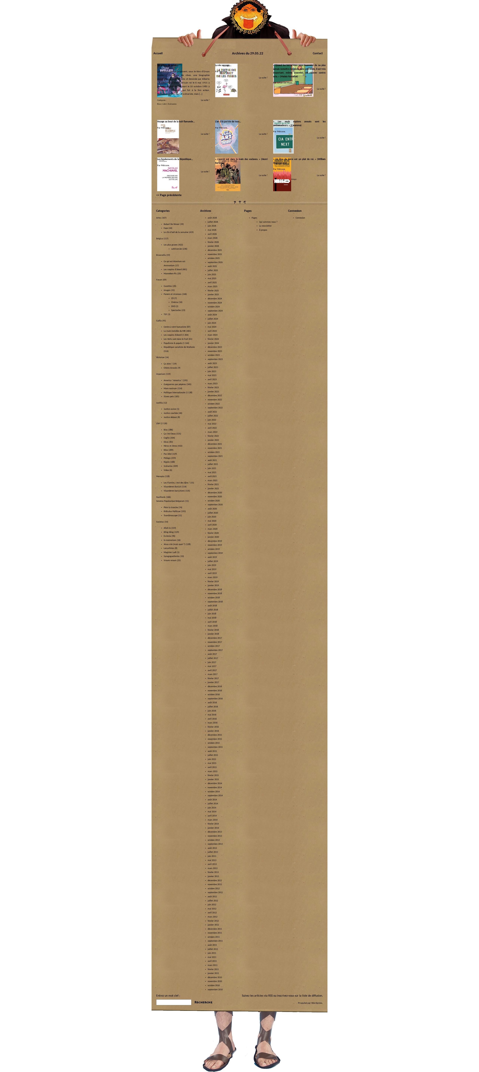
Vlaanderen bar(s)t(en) (174, 491)
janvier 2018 (213, 634)
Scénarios (172, 104)
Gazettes (168, 286)
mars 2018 (212, 626)
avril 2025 (212, 283)
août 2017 (212, 654)
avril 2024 (212, 331)
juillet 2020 (213, 513)
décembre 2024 (215, 299)
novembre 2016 (215, 691)
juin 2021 (212, 468)
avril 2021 (212, 476)
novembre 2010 (215, 981)
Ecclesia (167, 536)
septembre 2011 (215, 941)
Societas (160, 522)
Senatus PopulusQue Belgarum (170, 501)
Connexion (300, 218)
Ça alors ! (168, 364)
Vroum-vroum (170, 560)
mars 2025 (212, 286)
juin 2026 (212, 226)
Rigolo (167, 462)
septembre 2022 (215, 408)
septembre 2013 (215, 844)
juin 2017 (212, 662)
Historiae (160, 357)
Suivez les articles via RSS (257, 995)
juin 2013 (212, 856)
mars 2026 (212, 238)
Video (166, 470)
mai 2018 (212, 618)
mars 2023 (212, 384)
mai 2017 (212, 666)
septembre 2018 (215, 602)
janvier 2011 (213, 973)
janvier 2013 (213, 876)
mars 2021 (212, 481)
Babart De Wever (171, 224)
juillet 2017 (213, 658)
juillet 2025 (213, 270)
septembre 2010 (215, 990)
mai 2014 (212, 812)
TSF (165, 314)
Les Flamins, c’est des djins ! (177, 483)
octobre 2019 (214, 549)
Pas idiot (168, 454)
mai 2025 (212, 278)
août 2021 (212, 460)
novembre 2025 (215, 254)
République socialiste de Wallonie (179, 347)
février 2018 (213, 630)
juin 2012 (212, 905)
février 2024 (213, 339)
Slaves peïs (169, 396)
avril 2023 (212, 379)
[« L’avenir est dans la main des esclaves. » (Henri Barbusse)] (227, 190)
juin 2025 (212, 275)
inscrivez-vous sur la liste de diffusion (299, 995)
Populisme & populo (173, 343)
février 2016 (213, 727)
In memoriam (170, 540)
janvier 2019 (213, 585)
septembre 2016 (215, 699)
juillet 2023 (213, 367)
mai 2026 (212, 230)
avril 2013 (212, 864)
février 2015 (213, 775)
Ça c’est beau (170, 434)
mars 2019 (212, 577)
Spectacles (176, 310)
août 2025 (212, 266)
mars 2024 (212, 335)
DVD (173, 306)
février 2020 (213, 533)
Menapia (160, 476)
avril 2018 (212, 622)
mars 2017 (212, 674)
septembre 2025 (215, 262)
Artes (158, 218)
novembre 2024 (215, 303)
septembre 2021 (215, 456)
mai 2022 (212, 424)
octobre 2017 (214, 646)
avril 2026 (212, 234)
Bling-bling (169, 532)
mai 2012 (212, 909)
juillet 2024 (213, 319)
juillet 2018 (213, 610)
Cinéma (174, 302)
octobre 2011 (214, 937)
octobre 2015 (214, 743)
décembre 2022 (215, 396)
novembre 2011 (215, 933)
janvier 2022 (213, 440)
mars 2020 (212, 529)
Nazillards (160, 497)
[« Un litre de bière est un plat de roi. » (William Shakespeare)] (282, 190)
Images (167, 290)
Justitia (159, 403)
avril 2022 (212, 428)
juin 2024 (212, 323)
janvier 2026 (213, 246)
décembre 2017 (215, 638)
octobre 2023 (214, 355)
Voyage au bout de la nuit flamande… (176, 121)
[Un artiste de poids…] (169, 96)
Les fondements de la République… (175, 159)
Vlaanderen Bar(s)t (172, 487)
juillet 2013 (213, 852)
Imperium (160, 374)
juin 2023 (212, 371)
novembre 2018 (215, 593)
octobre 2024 (214, 307)
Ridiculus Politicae (172, 511)
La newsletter (265, 226)
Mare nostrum (170, 388)
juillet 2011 (213, 949)
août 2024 (212, 315)
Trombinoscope (171, 515)
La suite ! (205, 100)
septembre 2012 (215, 892)
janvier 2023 (213, 392)
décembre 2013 (215, 832)
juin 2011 (212, 953)
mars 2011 (212, 965)
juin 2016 (212, 711)
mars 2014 (212, 820)
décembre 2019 (215, 541)
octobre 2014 (214, 792)
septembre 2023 (215, 359)
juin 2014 (212, 808)
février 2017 (213, 678)
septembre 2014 (215, 796)
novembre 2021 (215, 448)
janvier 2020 (213, 537)
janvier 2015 (213, 779)
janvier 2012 (213, 925)
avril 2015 (212, 767)
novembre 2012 (215, 884)
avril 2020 (212, 525)
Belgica (159, 239)
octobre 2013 (214, 840)
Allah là (167, 528)
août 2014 (212, 800)
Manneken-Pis (170, 274)
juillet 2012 (213, 901)
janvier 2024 (213, 343)
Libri (164, 104)
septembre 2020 (215, 505)
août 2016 (212, 703)
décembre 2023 (215, 347)
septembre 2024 (215, 311)
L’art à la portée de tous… (228, 121)
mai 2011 (212, 957)
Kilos (166, 450)
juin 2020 (212, 517)
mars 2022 (212, 432)
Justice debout (170, 417)
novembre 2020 (215, 497)
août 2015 (212, 751)
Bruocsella (161, 255)
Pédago (293, 179)
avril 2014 (212, 816)
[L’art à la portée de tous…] (226, 153)
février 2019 (213, 582)
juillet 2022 (213, 416)
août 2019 (212, 557)
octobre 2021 (214, 452)
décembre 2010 (215, 977)
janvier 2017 (213, 682)
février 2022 (213, 436)
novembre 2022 (215, 400)
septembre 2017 (215, 650)
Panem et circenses (172, 294)
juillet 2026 (213, 222)
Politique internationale (174, 393)
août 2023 (212, 363)
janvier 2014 (213, 828)
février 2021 (213, 484)
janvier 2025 (213, 295)
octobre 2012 (214, 889)
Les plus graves (171, 245)
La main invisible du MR (175, 331)
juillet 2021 (213, 464)
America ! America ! (173, 380)
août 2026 (212, 218)
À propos (263, 230)
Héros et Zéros (170, 446)
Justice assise (170, 409)
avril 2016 (212, 719)
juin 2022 (212, 420)
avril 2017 (212, 670)
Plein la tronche (171, 507)
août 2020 (212, 509)
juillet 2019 (213, 561)
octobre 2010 (214, 985)
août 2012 (212, 897)
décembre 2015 (215, 735)
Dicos (166, 442)
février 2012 (213, 921)
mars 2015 (212, 771)
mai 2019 (212, 569)
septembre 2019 (215, 553)
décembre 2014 (215, 783)
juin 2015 (212, 759)
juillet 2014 (213, 804)
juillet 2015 (213, 755)
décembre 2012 (215, 880)
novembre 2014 (215, 788)
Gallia (159, 321)
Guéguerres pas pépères (175, 384)
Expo (166, 228)
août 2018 (212, 606)
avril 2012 (212, 913)
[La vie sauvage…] (226, 96)
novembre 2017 (215, 642)
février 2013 (213, 872)
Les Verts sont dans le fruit (176, 339)
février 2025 (213, 291)
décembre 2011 (215, 929)
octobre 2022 (214, 404)
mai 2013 (212, 860)
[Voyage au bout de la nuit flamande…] (168, 153)
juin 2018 (212, 614)
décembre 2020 (215, 493)
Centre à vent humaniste (175, 327)
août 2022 (212, 412)
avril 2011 (212, 961)
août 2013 (212, 848)
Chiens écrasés (170, 368)
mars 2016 (212, 723)
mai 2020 (212, 521)
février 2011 (213, 969)
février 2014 (213, 824)
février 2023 (213, 388)
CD (172, 298)
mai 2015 (212, 763)
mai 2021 (212, 472)
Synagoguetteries (172, 556)
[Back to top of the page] (239, 203)
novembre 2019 (215, 545)
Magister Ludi (170, 552)
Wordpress (316, 1003)
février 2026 (213, 242)
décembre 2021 (215, 444)
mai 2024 (212, 327)
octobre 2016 (214, 695)
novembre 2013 (215, 836)
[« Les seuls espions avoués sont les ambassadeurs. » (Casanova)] (283, 153)
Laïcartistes (169, 548)
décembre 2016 (215, 686)
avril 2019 (212, 573)
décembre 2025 (215, 250)
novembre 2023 (215, 351)
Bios (159, 104)
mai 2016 (212, 715)
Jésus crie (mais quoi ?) (174, 544)
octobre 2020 (214, 501)
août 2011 (212, 945)
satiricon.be (176, 249)
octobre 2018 (214, 598)
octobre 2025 (214, 258)
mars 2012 (212, 917)
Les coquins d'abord (173, 269)
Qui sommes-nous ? (268, 222)
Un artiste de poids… (167, 65)
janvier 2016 (213, 731)
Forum (159, 280)
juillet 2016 (213, 707)
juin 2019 (212, 565)
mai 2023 (212, 375)
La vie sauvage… (223, 65)
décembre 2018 (215, 590)
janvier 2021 (213, 489)
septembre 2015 (215, 747)
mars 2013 (212, 868)
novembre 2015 (215, 739)
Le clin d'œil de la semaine (176, 232)
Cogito (167, 438)
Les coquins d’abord (172, 335)
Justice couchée (171, 413)
